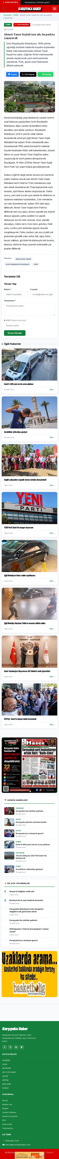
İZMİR (15, 15)
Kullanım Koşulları (10, 1116)
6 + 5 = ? (15, 320)
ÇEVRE (5, 1076)
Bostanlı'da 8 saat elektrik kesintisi (26, 900)
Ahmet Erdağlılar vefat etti (21, 891)
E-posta (34, 289)
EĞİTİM (5, 1080)
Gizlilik (49, 1152)
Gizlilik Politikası (9, 1112)
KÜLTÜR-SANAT (9, 1072)
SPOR (4, 1064)
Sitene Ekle (7, 1124)
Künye (5, 1100)
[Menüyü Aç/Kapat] (54, 8)
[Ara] (4, 8)
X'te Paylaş (29, 74)
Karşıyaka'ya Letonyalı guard (27, 2)
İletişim (5, 1108)
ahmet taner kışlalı (23, 259)
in (16, 1047)
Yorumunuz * (10, 300)
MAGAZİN (6, 1084)
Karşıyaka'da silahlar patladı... (30, 811)
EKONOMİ (6, 1068)
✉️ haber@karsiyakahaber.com (16, 1144)
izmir (36, 264)
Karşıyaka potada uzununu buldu (31, 822)
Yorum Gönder (14, 333)
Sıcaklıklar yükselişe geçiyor (29, 869)
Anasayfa (7, 15)
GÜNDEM (6, 1060)
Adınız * (7, 289)
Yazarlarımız (7, 1128)
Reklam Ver (7, 1104)
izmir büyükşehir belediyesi (17, 264)
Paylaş (14, 74)
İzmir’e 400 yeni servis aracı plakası (33, 844)
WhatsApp (46, 74)
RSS (4, 1120)
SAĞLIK (5, 1088)
